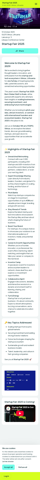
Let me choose (8, 461)
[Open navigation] (36, 4)
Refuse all (22, 467)
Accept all (8, 467)
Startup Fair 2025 (9, 3)
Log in (6, 476)
